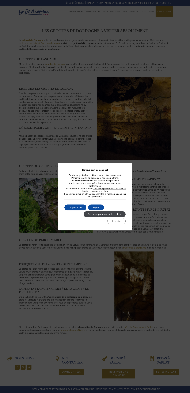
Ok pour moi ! (75, 207)
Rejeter (96, 207)
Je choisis (116, 221)
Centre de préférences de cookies (109, 188)
